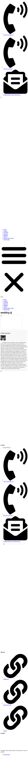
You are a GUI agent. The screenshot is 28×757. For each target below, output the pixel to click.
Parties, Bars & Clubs (8, 238)
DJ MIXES (5, 232)
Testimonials (6, 239)
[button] (14, 269)
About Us (5, 234)
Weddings (5, 235)
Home (4, 229)
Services (5, 236)
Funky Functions (5, 333)
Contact (5, 231)
